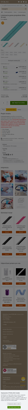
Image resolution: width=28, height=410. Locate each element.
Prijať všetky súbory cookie (14, 407)
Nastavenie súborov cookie (14, 403)
